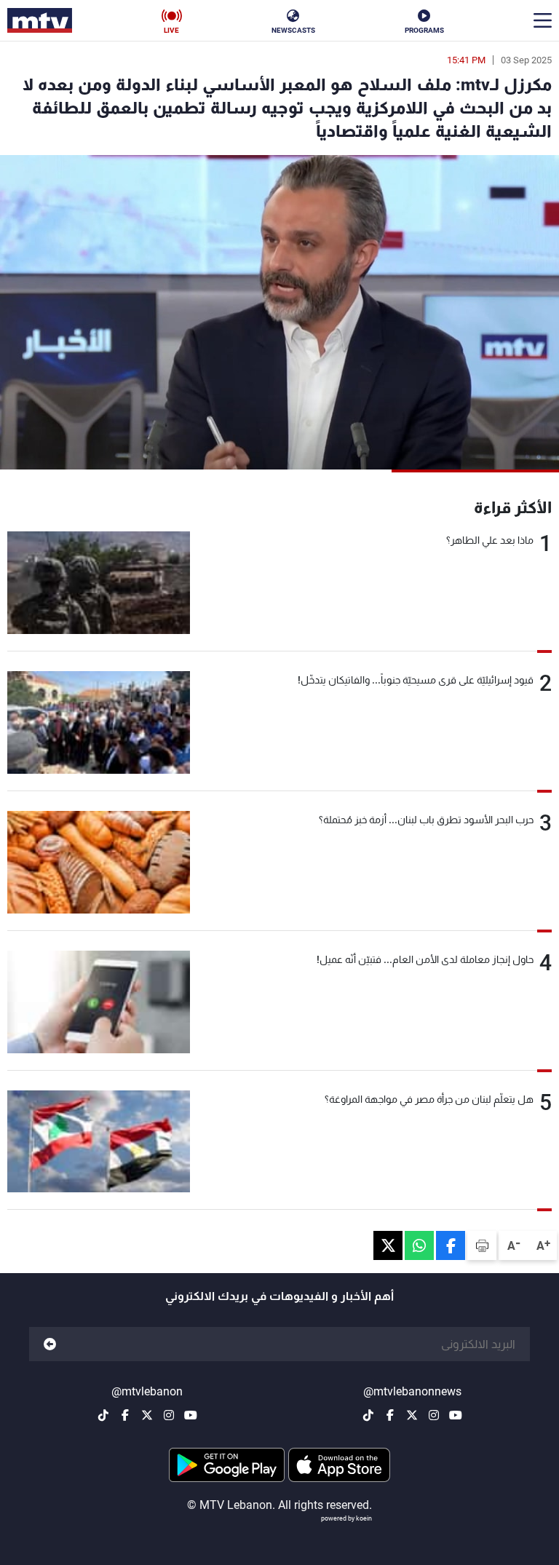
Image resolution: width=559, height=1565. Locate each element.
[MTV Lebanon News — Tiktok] (368, 1415)
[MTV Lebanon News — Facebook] (390, 1415)
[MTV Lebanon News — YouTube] (456, 1415)
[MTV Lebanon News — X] (412, 1415)
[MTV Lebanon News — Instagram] (434, 1415)
